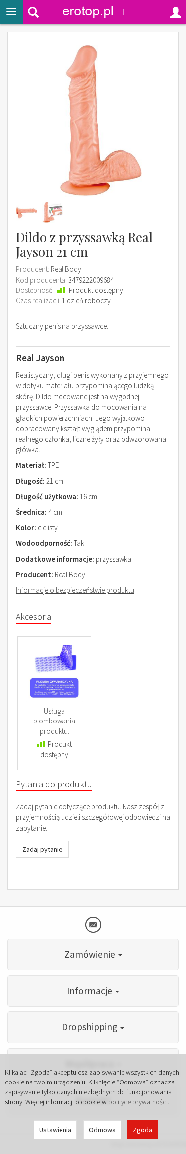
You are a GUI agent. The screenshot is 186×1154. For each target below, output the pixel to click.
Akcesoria (33, 616)
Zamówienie (90, 954)
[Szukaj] (33, 12)
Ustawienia (55, 1129)
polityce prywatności (138, 1101)
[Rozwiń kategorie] (11, 12)
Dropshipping (90, 1027)
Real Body (66, 269)
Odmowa (102, 1129)
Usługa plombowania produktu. (54, 721)
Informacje (90, 991)
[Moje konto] (175, 12)
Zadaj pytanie (42, 849)
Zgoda (142, 1129)
